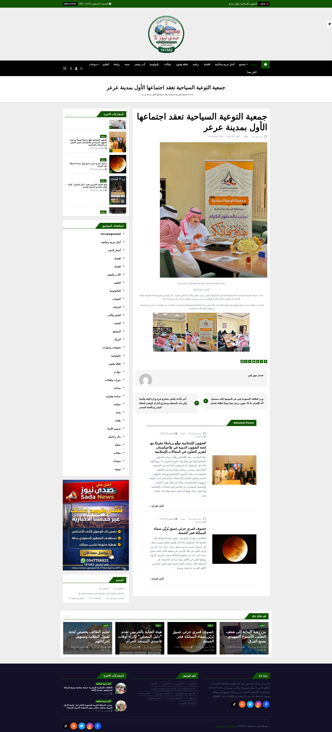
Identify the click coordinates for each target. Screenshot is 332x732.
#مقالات (94, 598)
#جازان (102, 588)
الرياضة (117, 307)
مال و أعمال (114, 436)
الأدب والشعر (114, 274)
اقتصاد (207, 64)
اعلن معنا (252, 72)
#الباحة (118, 588)
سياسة (117, 404)
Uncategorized (111, 234)
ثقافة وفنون (182, 64)
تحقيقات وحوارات (111, 347)
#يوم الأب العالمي (187, 703)
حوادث (117, 371)
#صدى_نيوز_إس (114, 598)
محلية (254, 64)
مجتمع (242, 64)
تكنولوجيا (154, 64)
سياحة (117, 388)
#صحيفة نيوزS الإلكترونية (184, 693)
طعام (118, 420)
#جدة (154, 684)
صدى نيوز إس (257, 136)
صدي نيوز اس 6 (195, 433)
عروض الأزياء (114, 428)
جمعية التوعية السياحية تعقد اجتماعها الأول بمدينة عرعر (164, 94)
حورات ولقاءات (113, 380)
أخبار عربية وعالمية (224, 64)
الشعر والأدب (114, 315)
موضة (118, 469)
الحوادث (116, 298)
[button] (67, 115)
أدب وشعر (139, 64)
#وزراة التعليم (76, 598)
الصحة (117, 323)
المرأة (118, 339)
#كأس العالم (144, 693)
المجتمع (117, 331)
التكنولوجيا (115, 290)
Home (190, 94)
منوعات (93, 64)
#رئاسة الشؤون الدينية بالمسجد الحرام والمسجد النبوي (100, 593)
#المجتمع (178, 684)
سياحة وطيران (113, 396)
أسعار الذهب (114, 250)
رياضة (196, 64)
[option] (95, 140)
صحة (127, 64)
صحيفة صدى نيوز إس (226, 725)
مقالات (167, 64)
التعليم (105, 64)
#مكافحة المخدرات (173, 698)
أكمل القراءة (157, 506)
